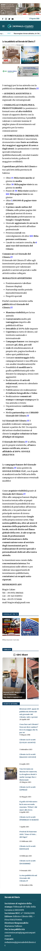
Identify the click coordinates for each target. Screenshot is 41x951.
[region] (20, 678)
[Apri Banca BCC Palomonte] (14, 678)
